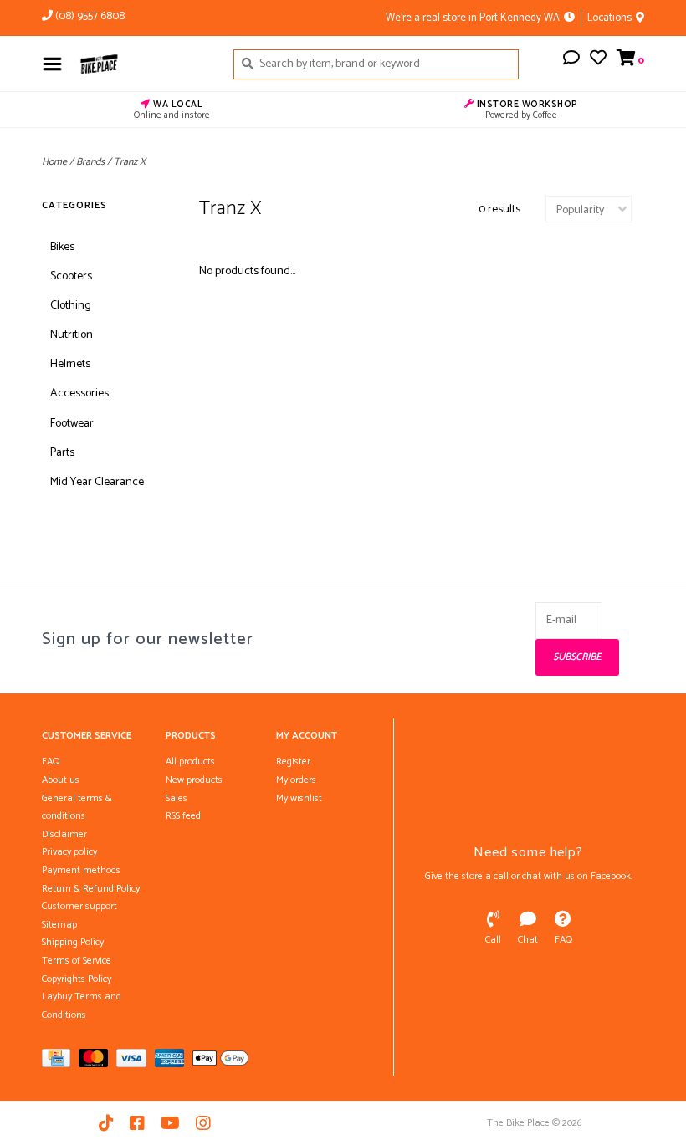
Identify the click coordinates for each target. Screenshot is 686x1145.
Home (54, 162)
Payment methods (81, 870)
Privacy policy (69, 852)
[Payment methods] (60, 1062)
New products (194, 780)
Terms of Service (76, 961)
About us (60, 780)
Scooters (71, 276)
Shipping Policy (73, 942)
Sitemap (59, 925)
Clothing (70, 305)
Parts (62, 453)
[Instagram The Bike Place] (203, 1123)
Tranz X (130, 162)
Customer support (79, 906)
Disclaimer (64, 834)
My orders (296, 780)
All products (190, 761)
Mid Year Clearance (97, 482)
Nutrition (71, 335)
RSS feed (183, 816)
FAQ (50, 761)
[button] (571, 60)
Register (293, 761)
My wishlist (299, 798)
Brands (90, 162)
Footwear (72, 423)
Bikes (62, 247)
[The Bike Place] (143, 63)
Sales (176, 798)
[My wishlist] (598, 60)
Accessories (79, 393)
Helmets (70, 364)
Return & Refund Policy (91, 889)
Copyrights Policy (76, 979)
